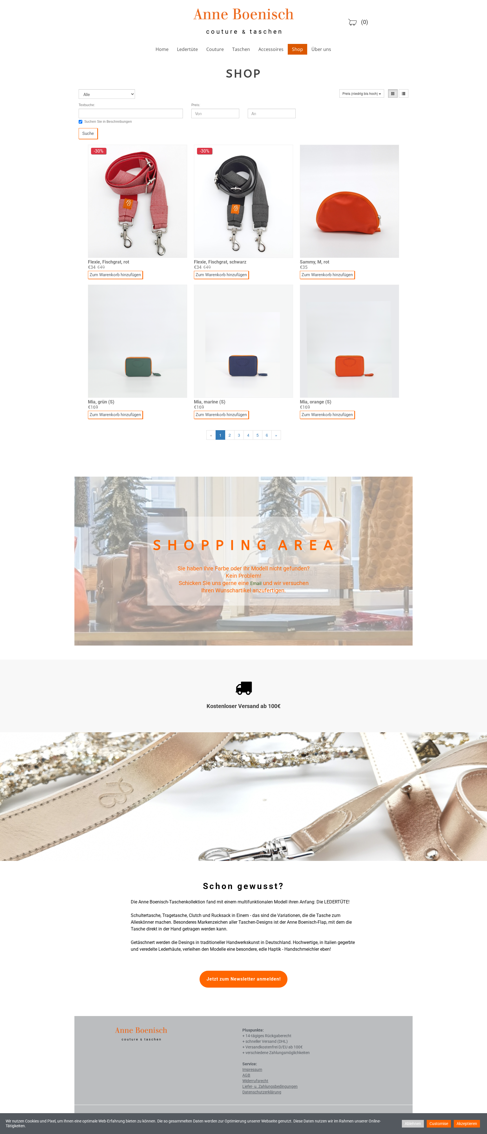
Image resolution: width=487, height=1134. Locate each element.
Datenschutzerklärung (261, 1092)
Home (162, 49)
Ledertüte (187, 49)
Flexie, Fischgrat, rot (108, 262)
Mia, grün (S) (101, 402)
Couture (215, 49)
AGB (246, 1075)
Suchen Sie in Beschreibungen (108, 122)
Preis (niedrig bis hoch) (360, 93)
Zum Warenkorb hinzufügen (115, 274)
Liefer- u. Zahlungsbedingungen (270, 1086)
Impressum (252, 1069)
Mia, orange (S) (315, 402)
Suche (88, 133)
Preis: (195, 105)
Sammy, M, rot (314, 262)
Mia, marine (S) (209, 402)
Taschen (241, 49)
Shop (297, 49)
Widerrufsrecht (255, 1081)
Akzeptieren (467, 1123)
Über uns (321, 49)
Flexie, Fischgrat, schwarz (220, 262)
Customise (439, 1123)
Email (256, 583)
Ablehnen (413, 1123)
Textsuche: (87, 105)
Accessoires (271, 49)
